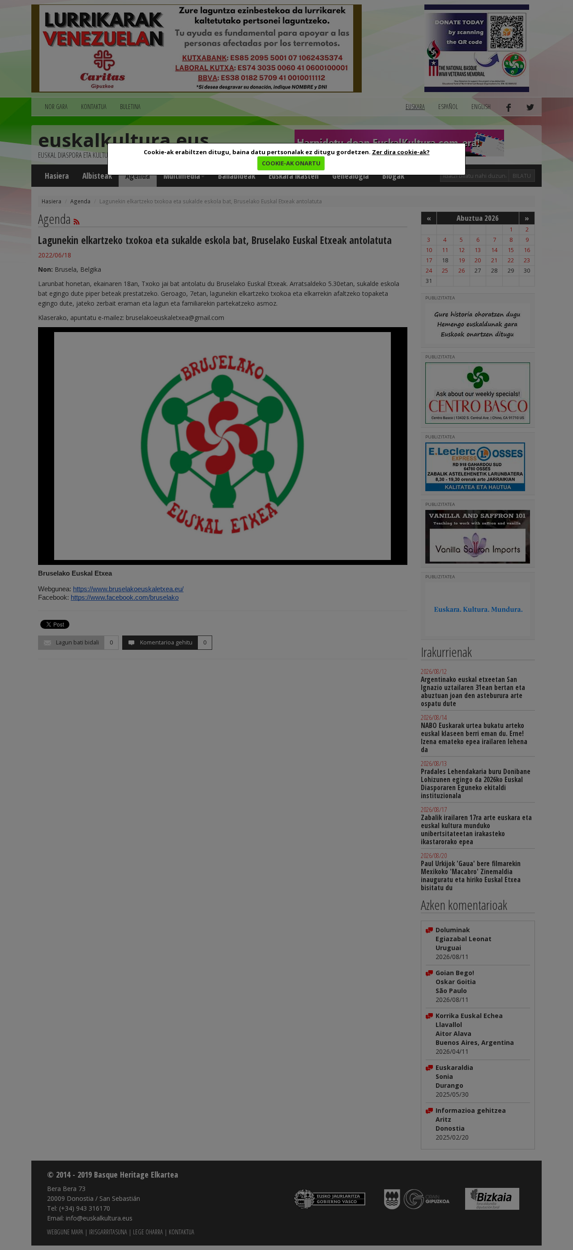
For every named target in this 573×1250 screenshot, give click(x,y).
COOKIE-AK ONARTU (291, 163)
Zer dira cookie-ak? (401, 152)
